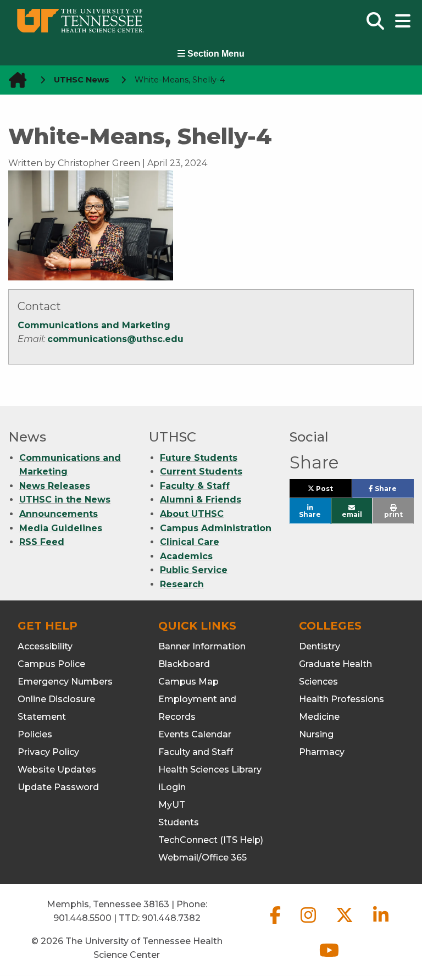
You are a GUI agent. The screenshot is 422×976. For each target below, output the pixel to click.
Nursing (316, 734)
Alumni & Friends (200, 499)
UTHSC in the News (64, 499)
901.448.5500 (82, 918)
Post (332, 491)
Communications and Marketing (94, 325)
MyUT (171, 804)
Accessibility (45, 646)
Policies (35, 734)
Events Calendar (194, 734)
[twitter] (345, 924)
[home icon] (14, 80)
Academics (186, 556)
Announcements (58, 514)
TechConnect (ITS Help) (210, 840)
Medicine (319, 717)
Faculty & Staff (195, 486)
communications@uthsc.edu (115, 339)
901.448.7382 (171, 918)
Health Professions (341, 699)
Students (178, 822)
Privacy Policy (48, 752)
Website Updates (57, 769)
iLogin (172, 787)
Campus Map (188, 681)
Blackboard (184, 664)
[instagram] (309, 924)
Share (393, 491)
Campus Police (51, 664)
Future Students (198, 458)
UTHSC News (81, 80)
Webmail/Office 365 (202, 857)
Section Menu (215, 53)
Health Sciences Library (210, 769)
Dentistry (319, 646)
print (393, 514)
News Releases (54, 486)
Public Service (193, 570)
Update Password (58, 787)
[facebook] (276, 924)
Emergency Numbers (65, 681)
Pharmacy (322, 752)
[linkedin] (380, 924)
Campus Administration (215, 528)
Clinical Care (189, 542)
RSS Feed (41, 542)
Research (182, 584)
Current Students (201, 471)
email (352, 514)
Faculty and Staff (195, 752)
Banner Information (202, 646)
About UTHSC (192, 514)
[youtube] (329, 959)
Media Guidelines (60, 528)
